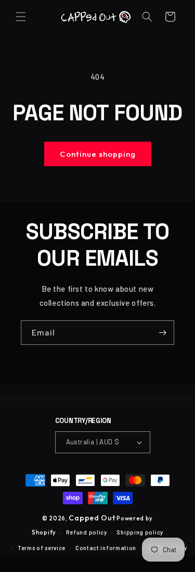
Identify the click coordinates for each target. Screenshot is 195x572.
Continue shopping (98, 154)
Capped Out (92, 518)
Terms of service (42, 547)
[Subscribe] (162, 332)
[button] (20, 16)
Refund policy (86, 532)
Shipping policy (139, 532)
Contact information (105, 547)
